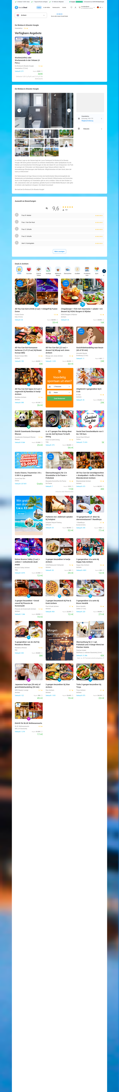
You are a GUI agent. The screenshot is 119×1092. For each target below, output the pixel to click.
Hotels (64, 7)
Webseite (90, 129)
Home (39, 7)
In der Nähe (46, 7)
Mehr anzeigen (59, 251)
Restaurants (56, 7)
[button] (19, 110)
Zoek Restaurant (59, 398)
